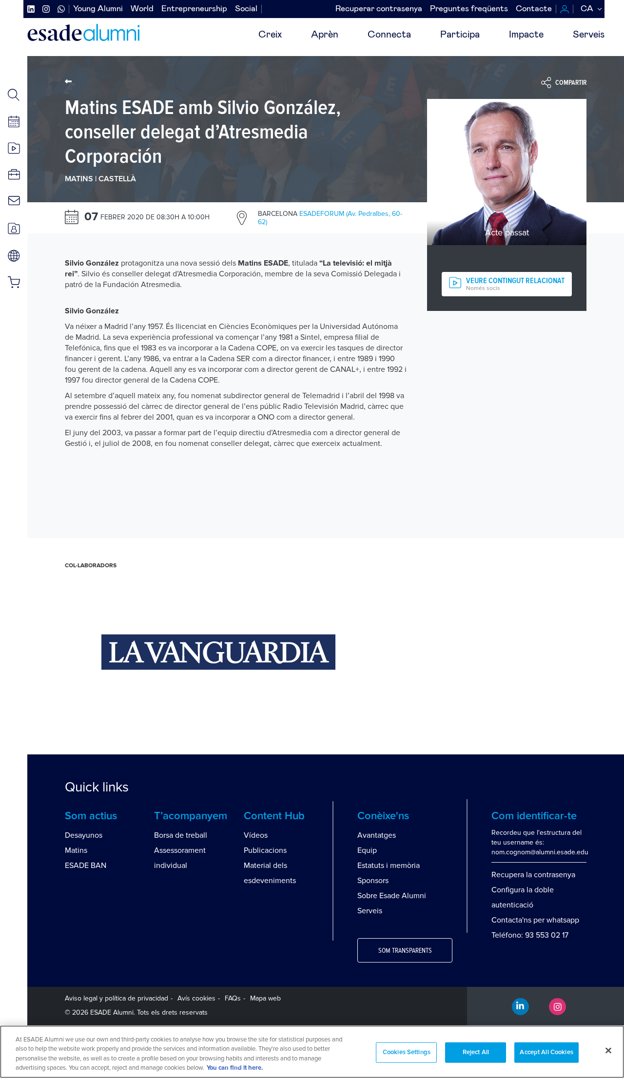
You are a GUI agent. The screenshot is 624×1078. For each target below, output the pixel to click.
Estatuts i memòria (388, 865)
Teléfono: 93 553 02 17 (529, 935)
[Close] (608, 1050)
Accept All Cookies (546, 1052)
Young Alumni (98, 9)
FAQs (233, 998)
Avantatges (376, 835)
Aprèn (324, 34)
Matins (76, 850)
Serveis (588, 34)
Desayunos (83, 835)
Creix (270, 34)
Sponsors (373, 881)
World (142, 9)
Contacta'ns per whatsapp (535, 920)
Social (246, 9)
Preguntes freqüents (469, 9)
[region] (312, 1051)
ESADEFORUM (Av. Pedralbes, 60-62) (330, 218)
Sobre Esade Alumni (391, 896)
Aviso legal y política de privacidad (116, 998)
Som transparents (405, 950)
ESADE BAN (85, 865)
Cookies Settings (406, 1052)
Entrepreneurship (194, 9)
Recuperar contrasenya (378, 9)
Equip (367, 850)
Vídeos (256, 835)
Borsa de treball (180, 835)
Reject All (476, 1052)
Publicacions (265, 850)
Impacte (526, 34)
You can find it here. (235, 1068)
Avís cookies (196, 998)
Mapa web (265, 998)
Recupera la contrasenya (533, 875)
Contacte (534, 9)
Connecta (389, 34)
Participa (460, 34)
